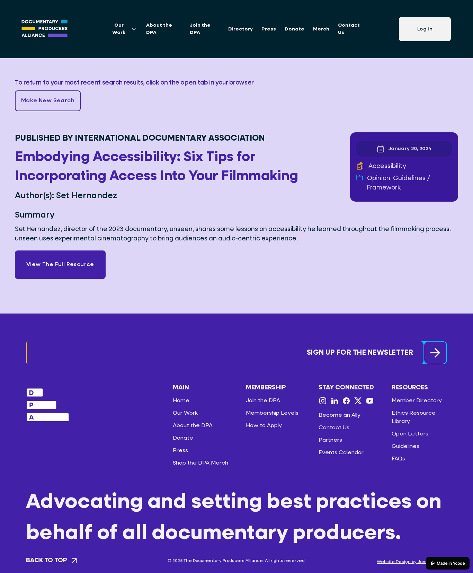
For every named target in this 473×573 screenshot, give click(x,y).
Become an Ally (339, 415)
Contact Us (349, 29)
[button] (48, 100)
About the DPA (159, 29)
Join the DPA (200, 29)
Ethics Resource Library (414, 417)
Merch (321, 29)
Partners (330, 440)
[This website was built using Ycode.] (448, 563)
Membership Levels (272, 413)
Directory (240, 29)
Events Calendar (341, 453)
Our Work (185, 413)
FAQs (398, 459)
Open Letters (410, 434)
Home (181, 401)
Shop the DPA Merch (200, 463)
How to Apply (264, 426)
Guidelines (405, 446)
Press (268, 29)
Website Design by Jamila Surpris (412, 562)
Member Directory (417, 401)
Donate (294, 29)
